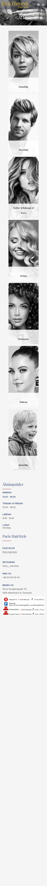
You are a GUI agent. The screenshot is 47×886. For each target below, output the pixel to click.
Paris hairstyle (10, 552)
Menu (43, 4)
